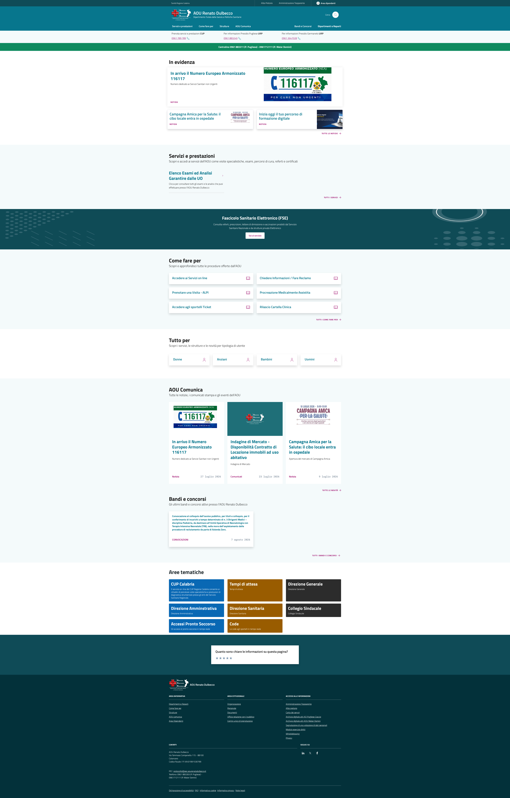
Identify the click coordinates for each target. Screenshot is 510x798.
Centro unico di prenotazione (240, 721)
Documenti (232, 712)
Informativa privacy (225, 790)
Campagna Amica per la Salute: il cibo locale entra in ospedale (195, 116)
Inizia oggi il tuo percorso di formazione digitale (280, 116)
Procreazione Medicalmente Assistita (285, 292)
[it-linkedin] (303, 753)
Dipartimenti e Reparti (178, 704)
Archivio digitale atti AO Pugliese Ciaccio (303, 716)
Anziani (222, 359)
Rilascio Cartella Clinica (275, 307)
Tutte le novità (330, 490)
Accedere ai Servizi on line (189, 278)
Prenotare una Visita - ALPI (190, 292)
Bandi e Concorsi (302, 26)
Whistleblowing (292, 733)
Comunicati (236, 476)
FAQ (197, 790)
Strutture (173, 712)
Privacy (289, 738)
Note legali (240, 790)
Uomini (309, 359)
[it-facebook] (317, 753)
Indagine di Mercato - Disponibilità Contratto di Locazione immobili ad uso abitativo (255, 449)
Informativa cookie (208, 790)
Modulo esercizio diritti (295, 729)
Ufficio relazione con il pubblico (240, 716)
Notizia (175, 476)
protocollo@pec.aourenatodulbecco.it (189, 771)
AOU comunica (175, 716)
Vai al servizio (255, 235)
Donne (177, 359)
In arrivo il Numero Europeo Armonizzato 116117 (208, 76)
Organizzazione (234, 704)
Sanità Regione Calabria (180, 3)
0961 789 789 (179, 38)
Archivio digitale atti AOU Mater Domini (303, 721)
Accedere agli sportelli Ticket (191, 307)
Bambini (266, 359)
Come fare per (175, 708)
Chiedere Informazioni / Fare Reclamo (285, 278)
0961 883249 (230, 38)
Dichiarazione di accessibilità (181, 790)
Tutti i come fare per (327, 319)
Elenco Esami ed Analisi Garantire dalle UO (190, 175)
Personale (231, 708)
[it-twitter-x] (310, 753)
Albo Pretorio (267, 3)
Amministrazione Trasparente (292, 3)
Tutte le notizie (330, 133)
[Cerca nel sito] (335, 15)
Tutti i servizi (331, 197)
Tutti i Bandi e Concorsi (324, 555)
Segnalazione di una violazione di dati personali (306, 725)
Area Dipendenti (176, 721)
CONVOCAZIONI (180, 539)
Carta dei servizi (293, 712)
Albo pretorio (291, 708)
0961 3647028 (289, 38)
